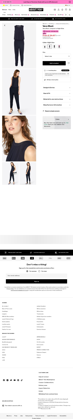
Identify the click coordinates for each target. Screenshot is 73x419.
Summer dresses (41, 329)
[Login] (59, 10)
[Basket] (70, 10)
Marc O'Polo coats (7, 308)
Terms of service (39, 415)
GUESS (4, 355)
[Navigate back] (4, 25)
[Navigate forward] (65, 14)
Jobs (21, 415)
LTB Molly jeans (41, 319)
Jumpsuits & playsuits (62, 23)
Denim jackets (6, 321)
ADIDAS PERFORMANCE (8, 339)
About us (9, 415)
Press (15, 415)
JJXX (3, 360)
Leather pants (6, 324)
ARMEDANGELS (41, 337)
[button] (57, 56)
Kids (14, 9)
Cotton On (5, 344)
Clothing (51, 23)
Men (9, 9)
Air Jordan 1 (5, 306)
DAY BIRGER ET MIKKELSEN (9, 347)
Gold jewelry (40, 326)
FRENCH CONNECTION (43, 349)
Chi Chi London (41, 342)
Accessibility (63, 415)
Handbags (5, 311)
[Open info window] (70, 2)
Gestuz (39, 355)
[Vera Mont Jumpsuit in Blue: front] (19, 46)
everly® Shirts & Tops (8, 319)
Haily (3, 357)
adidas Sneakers (41, 306)
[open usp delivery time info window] (68, 73)
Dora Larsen (40, 344)
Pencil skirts (40, 321)
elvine (3, 349)
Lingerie (4, 314)
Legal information (52, 415)
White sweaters (41, 308)
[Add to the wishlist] (69, 63)
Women (4, 9)
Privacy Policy (10, 288)
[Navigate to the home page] (11, 373)
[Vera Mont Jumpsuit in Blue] (19, 138)
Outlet (6, 5)
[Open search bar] (68, 15)
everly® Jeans (40, 324)
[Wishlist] (66, 10)
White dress (40, 311)
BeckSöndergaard (7, 342)
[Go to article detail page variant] (45, 46)
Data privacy (29, 415)
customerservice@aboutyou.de (19, 290)
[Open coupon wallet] (55, 10)
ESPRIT (39, 347)
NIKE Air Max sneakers (8, 316)
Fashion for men (6, 329)
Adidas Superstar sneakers (44, 316)
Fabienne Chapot (41, 352)
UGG (3, 352)
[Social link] (4, 380)
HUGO (38, 339)
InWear (39, 357)
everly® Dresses (6, 326)
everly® (4, 337)
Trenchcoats (40, 314)
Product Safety (36, 418)
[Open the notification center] (62, 9)
